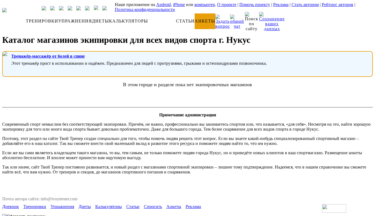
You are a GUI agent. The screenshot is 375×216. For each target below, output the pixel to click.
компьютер (204, 4)
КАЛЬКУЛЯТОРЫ (128, 21)
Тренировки (34, 206)
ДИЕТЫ (100, 21)
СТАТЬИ (185, 21)
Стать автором (305, 4)
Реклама (281, 4)
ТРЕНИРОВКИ (42, 21)
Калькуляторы (108, 206)
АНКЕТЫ (205, 21)
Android (163, 4)
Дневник (10, 206)
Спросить (153, 206)
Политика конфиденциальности (145, 9)
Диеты (85, 206)
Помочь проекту (254, 4)
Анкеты (173, 206)
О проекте (226, 4)
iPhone (179, 4)
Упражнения (62, 206)
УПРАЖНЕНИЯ (75, 21)
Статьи (132, 206)
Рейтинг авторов (337, 4)
